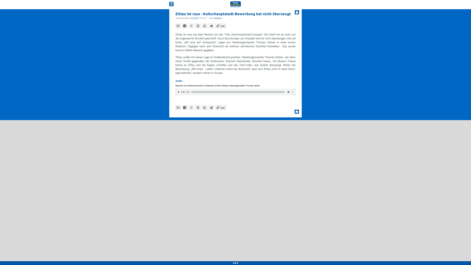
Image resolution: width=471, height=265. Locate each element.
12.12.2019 (194, 18)
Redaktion (218, 18)
